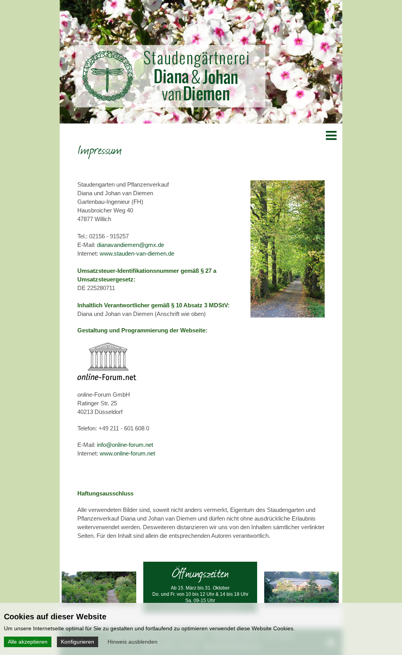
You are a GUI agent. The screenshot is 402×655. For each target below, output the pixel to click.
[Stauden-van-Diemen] (165, 99)
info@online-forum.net (125, 444)
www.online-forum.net (127, 453)
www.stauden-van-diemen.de (137, 253)
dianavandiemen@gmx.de (130, 244)
